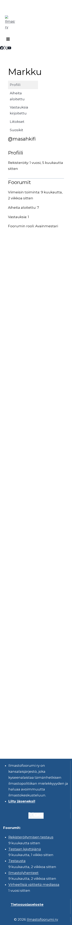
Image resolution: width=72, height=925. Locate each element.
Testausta (17, 861)
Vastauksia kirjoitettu (19, 110)
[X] (6, 48)
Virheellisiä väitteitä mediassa (33, 885)
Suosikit (16, 130)
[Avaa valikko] (8, 40)
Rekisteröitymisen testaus (30, 837)
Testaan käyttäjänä (24, 849)
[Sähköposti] (41, 816)
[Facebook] (2, 48)
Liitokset (17, 122)
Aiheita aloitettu (17, 96)
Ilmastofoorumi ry (42, 919)
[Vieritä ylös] (58, 919)
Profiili (15, 85)
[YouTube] (9, 48)
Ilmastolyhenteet (23, 873)
